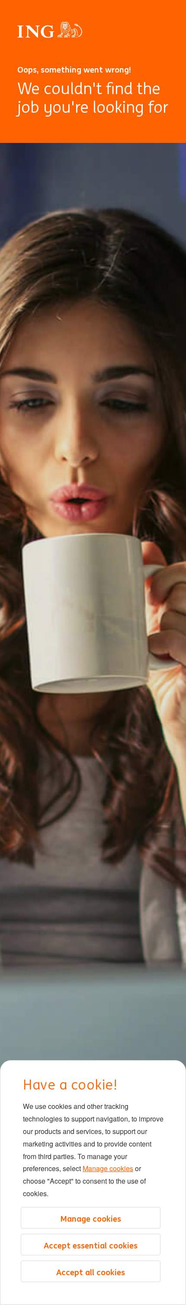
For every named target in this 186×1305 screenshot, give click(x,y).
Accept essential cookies (91, 1245)
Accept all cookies (90, 1272)
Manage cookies (108, 1168)
